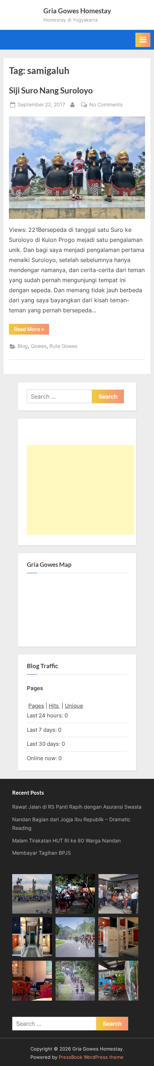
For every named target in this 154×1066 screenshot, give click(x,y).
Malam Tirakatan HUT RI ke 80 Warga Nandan (66, 841)
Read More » (31, 330)
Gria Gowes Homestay (77, 10)
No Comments (105, 105)
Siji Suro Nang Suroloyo (51, 90)
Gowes (39, 346)
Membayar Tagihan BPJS (41, 853)
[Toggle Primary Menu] (142, 40)
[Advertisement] (80, 490)
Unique (74, 705)
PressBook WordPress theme (91, 1057)
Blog (23, 346)
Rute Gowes (63, 346)
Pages (36, 705)
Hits (54, 705)
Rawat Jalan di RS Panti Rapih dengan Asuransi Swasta (76, 807)
